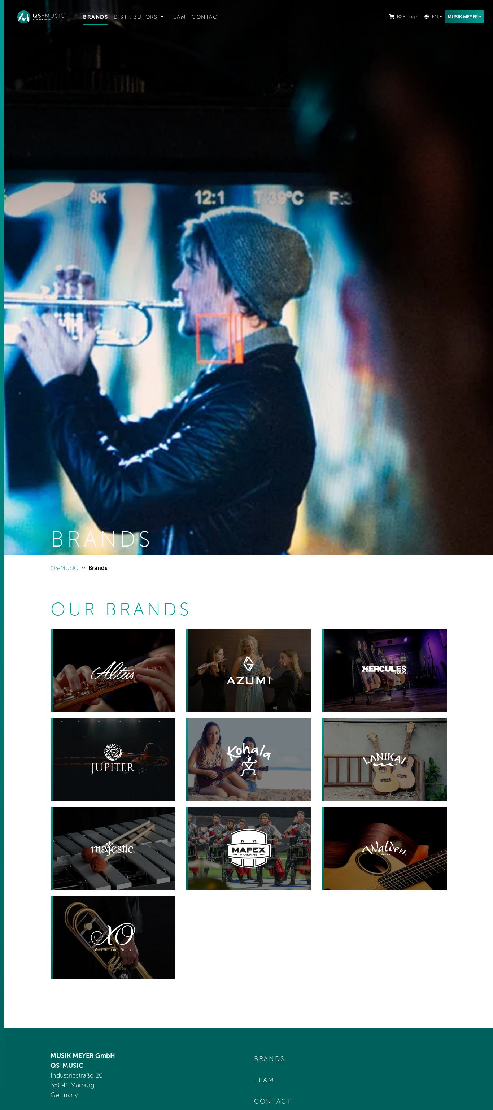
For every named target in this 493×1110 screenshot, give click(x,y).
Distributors (137, 17)
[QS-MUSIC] (44, 17)
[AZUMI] (248, 670)
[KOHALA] (248, 759)
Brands (95, 17)
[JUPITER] (113, 759)
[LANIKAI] (384, 759)
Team (177, 17)
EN (435, 16)
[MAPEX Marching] (248, 848)
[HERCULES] (384, 670)
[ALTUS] (113, 670)
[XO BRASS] (113, 937)
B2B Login (408, 16)
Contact (206, 17)
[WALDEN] (384, 848)
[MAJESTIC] (113, 848)
